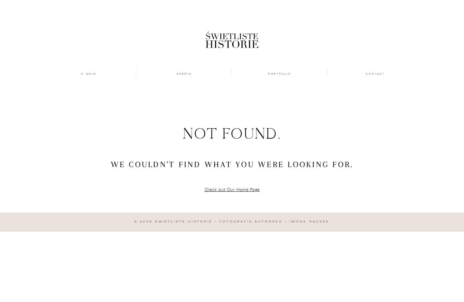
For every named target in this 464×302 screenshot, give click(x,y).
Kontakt (375, 74)
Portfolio (279, 74)
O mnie (88, 74)
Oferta (184, 74)
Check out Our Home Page (232, 189)
